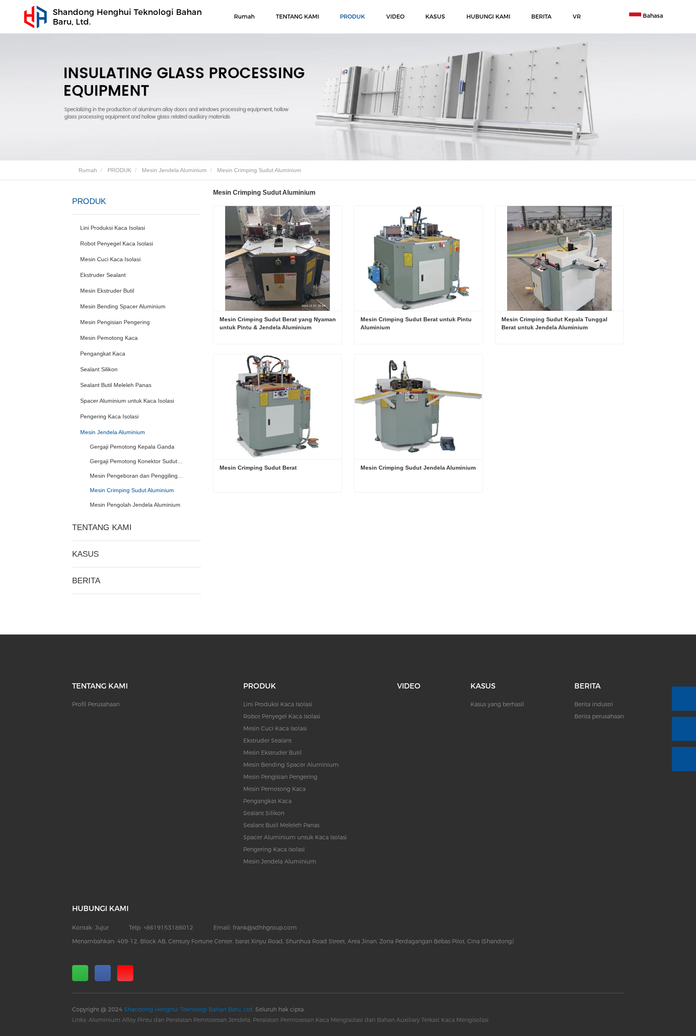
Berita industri (593, 704)
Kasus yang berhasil (497, 704)
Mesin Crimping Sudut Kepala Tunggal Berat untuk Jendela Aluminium (555, 323)
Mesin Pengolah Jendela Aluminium (135, 504)
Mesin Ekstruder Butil (107, 290)
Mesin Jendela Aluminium (174, 170)
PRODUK (119, 170)
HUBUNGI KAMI (488, 16)
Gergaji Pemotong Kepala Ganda (132, 446)
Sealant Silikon (99, 369)
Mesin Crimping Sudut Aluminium (132, 490)
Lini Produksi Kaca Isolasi (112, 228)
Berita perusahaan (599, 716)
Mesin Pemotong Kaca (109, 338)
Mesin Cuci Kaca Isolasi (110, 259)
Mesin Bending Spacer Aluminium (123, 306)
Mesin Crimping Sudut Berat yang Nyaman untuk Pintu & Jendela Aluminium (279, 323)
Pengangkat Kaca (102, 353)
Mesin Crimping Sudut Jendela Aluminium (418, 467)
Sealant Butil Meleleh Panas (115, 385)
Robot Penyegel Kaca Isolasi (116, 243)
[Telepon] (684, 699)
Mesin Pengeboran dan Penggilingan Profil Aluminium (137, 475)
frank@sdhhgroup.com (265, 927)
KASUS (85, 553)
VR (577, 16)
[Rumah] (35, 17)
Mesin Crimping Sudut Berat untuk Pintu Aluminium (416, 323)
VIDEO (395, 16)
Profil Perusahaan (96, 704)
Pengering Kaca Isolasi (109, 416)
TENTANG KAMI (102, 527)
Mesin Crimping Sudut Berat (258, 467)
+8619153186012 (168, 927)
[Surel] (684, 729)
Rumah (244, 16)
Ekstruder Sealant (103, 275)
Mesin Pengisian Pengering (115, 322)
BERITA (86, 580)
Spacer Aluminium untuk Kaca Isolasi (127, 400)
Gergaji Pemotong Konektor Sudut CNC (137, 461)
